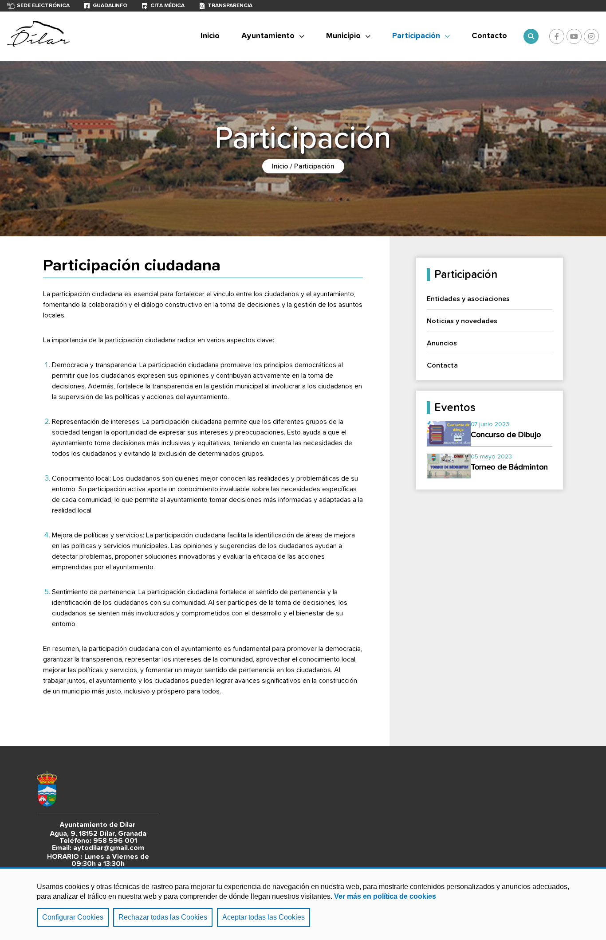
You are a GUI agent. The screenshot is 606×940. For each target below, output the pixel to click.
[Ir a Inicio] (38, 36)
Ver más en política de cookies (385, 896)
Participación (416, 36)
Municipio (343, 36)
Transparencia (230, 5)
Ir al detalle (489, 430)
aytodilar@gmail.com (108, 847)
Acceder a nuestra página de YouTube (574, 36)
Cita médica (167, 5)
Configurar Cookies (72, 917)
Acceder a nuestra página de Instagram (591, 36)
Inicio (280, 166)
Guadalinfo (110, 5)
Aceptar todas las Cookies (263, 917)
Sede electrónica (43, 5)
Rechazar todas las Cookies (162, 917)
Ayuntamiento (268, 36)
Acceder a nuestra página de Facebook (556, 36)
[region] (303, 903)
